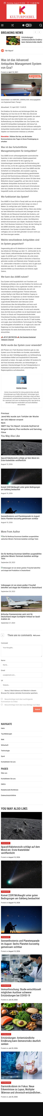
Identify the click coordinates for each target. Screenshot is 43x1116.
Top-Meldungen (6, 734)
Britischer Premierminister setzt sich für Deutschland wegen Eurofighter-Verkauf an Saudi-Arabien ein (20, 616)
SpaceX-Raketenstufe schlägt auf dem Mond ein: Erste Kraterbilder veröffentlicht (20, 459)
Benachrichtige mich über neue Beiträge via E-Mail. (22, 705)
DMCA (3, 784)
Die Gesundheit (6, 985)
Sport (3, 756)
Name (3, 660)
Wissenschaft (5, 843)
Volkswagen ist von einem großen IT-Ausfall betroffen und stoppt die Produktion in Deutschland (21, 586)
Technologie (5, 751)
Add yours (36, 635)
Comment (4, 643)
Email (3, 670)
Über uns (4, 773)
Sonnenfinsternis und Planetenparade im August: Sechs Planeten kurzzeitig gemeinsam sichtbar (20, 517)
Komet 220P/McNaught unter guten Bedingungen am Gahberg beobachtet (20, 897)
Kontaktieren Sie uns (8, 762)
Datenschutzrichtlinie (8, 795)
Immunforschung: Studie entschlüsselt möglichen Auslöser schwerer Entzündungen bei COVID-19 (21, 992)
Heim (3, 728)
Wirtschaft (4, 745)
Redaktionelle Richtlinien (9, 790)
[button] (39, 32)
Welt (2, 739)
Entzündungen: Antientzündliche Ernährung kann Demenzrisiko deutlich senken (27, 41)
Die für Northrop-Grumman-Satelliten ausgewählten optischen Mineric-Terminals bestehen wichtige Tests (21, 556)
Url (2, 680)
